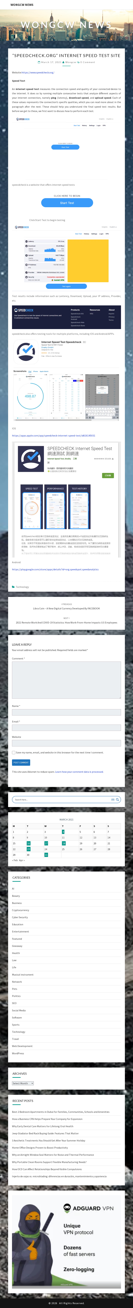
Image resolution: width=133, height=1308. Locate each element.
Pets (14, 988)
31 (46, 854)
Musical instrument (23, 974)
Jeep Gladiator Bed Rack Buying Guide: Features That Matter (45, 1133)
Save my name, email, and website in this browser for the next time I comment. (60, 752)
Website (16, 736)
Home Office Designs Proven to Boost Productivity (40, 1147)
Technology (22, 586)
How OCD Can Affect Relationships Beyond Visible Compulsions (47, 1169)
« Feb (15, 860)
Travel (15, 1039)
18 (64, 843)
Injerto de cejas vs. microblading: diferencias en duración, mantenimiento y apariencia (59, 1176)
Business (17, 903)
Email (16, 721)
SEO (14, 1003)
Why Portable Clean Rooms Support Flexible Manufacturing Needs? (49, 1162)
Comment (18, 658)
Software (17, 1017)
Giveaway (17, 946)
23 (28, 849)
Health (16, 953)
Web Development (22, 1046)
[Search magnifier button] (117, 799)
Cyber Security (20, 917)
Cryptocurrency (20, 910)
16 (28, 843)
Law (14, 960)
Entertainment (20, 931)
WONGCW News (22, 5)
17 (46, 843)
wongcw (70, 62)
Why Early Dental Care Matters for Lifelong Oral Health (42, 1126)
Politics (16, 996)
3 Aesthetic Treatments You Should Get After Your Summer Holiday (48, 1140)
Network (17, 981)
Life (14, 967)
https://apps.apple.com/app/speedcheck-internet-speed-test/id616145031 (53, 435)
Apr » (22, 860)
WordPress (18, 1053)
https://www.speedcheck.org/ (38, 72)
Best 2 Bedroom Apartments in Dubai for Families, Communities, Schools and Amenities (60, 1111)
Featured (17, 938)
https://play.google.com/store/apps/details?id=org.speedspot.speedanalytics (55, 569)
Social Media (19, 1010)
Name (16, 706)
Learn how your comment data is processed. (79, 771)
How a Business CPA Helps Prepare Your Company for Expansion (47, 1119)
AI (13, 888)
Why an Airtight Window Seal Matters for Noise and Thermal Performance (53, 1154)
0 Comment (87, 62)
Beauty (16, 895)
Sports (15, 1024)
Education (17, 924)
